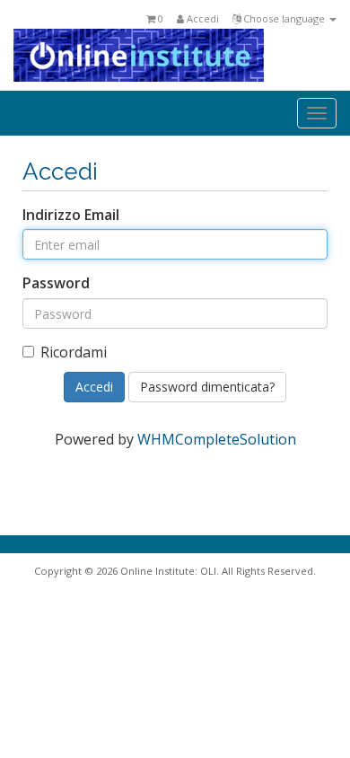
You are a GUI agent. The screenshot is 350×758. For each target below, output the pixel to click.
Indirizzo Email (70, 215)
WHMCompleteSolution (216, 439)
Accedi (201, 18)
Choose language (284, 18)
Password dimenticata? (207, 386)
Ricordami (73, 352)
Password (56, 283)
